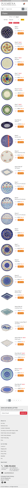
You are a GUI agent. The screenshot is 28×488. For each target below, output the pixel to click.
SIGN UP (23, 413)
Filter (23, 19)
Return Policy (3, 451)
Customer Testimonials (5, 428)
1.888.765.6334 (24, 0)
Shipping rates (4, 448)
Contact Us (3, 446)
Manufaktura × (16, 22)
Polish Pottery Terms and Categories (8, 432)
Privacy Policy (3, 453)
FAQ (1, 458)
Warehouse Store (4, 425)
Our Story (3, 423)
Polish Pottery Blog (5, 437)
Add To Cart (20, 33)
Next (17, 17)
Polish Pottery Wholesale (6, 435)
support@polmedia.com (9, 472)
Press (2, 440)
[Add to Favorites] (16, 33)
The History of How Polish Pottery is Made (9, 430)
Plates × (10, 22)
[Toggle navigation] (2, 9)
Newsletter (3, 456)
